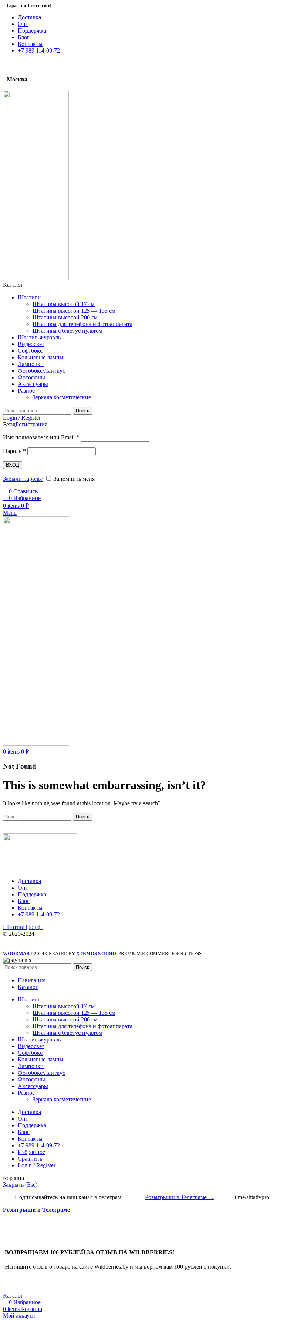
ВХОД (12, 465)
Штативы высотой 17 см (64, 304)
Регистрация (31, 424)
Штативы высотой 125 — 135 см (74, 311)
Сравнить (30, 1158)
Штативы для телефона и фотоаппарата (82, 324)
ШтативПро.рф (23, 927)
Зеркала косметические (62, 397)
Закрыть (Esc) (20, 1184)
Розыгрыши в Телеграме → (179, 1197)
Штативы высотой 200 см (65, 317)
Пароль (14, 451)
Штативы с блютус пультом (67, 331)
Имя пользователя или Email (41, 437)
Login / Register (36, 1165)
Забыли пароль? (23, 479)
